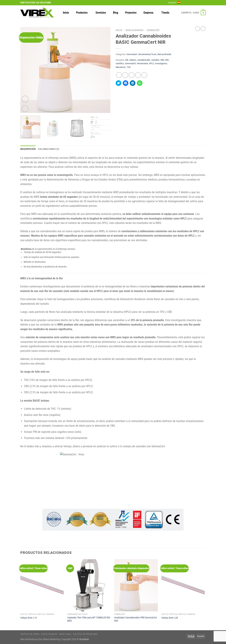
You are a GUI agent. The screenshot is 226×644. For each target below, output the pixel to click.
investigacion (161, 63)
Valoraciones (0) (48, 149)
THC (129, 67)
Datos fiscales (49, 634)
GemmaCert (153, 30)
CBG (167, 60)
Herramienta (142, 63)
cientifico (120, 63)
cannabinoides (143, 60)
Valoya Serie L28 (169, 617)
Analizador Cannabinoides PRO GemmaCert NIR (135, 619)
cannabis (155, 60)
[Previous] (26, 70)
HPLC (151, 63)
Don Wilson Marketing (49, 639)
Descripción (27, 149)
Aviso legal (65, 634)
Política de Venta (29, 634)
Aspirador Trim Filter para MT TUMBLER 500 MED (88, 619)
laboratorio (121, 67)
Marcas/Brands (134, 30)
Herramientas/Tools (147, 54)
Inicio (119, 30)
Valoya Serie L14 (28, 617)
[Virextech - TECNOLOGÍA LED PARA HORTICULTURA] (37, 12)
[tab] (27, 149)
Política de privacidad (85, 634)
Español (172, 2)
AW (126, 60)
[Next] (104, 70)
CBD (162, 60)
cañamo (132, 60)
